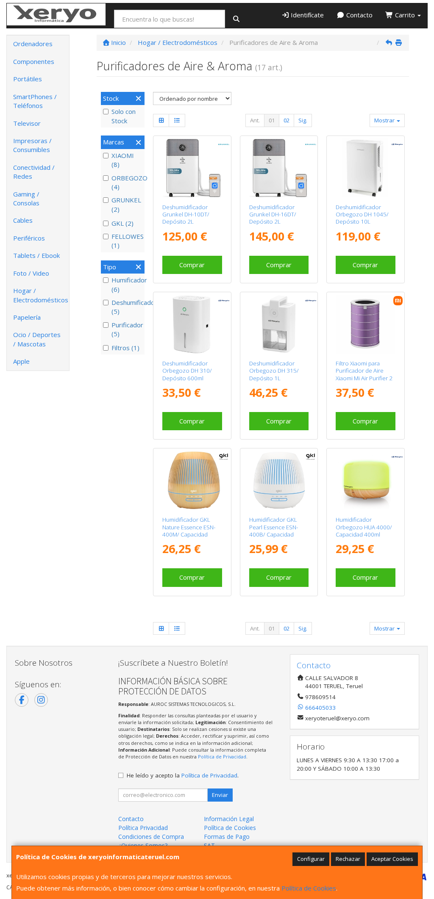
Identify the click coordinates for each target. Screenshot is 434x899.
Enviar (220, 795)
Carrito (405, 15)
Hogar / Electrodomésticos (40, 295)
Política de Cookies (308, 888)
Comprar (192, 264)
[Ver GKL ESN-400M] (192, 480)
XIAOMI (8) (122, 160)
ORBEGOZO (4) (126, 182)
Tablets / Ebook (36, 255)
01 (272, 120)
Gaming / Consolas (26, 198)
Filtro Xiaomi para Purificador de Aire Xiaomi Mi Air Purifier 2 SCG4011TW (364, 374)
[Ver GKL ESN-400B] (278, 480)
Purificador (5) (126, 329)
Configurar (311, 859)
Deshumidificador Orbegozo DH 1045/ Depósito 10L (362, 214)
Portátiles (27, 79)
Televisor (27, 123)
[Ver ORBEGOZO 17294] (365, 480)
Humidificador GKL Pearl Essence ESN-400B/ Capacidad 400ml (273, 530)
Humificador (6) (126, 284)
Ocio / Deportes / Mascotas (37, 339)
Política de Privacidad (222, 756)
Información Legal (229, 819)
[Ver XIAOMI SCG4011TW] (365, 324)
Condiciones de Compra (151, 837)
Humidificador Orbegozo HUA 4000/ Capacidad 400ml (364, 527)
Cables (23, 220)
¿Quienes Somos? (142, 845)
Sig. (302, 120)
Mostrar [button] (385, 120)
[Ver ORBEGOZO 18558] (278, 324)
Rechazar (348, 859)
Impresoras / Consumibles (32, 145)
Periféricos (29, 238)
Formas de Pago (227, 837)
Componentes (33, 61)
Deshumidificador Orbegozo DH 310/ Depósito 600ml (187, 371)
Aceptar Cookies (392, 859)
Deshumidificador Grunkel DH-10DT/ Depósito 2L (185, 214)
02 (286, 120)
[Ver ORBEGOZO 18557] (192, 324)
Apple (21, 361)
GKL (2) (122, 223)
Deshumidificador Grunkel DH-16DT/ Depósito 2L (272, 214)
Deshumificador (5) (126, 306)
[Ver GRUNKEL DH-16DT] (278, 167)
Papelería (27, 317)
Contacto (359, 15)
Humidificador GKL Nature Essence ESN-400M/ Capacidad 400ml (188, 530)
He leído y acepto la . (183, 775)
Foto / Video (31, 273)
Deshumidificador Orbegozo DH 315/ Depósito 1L (274, 371)
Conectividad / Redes (34, 171)
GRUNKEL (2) (126, 204)
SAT (209, 845)
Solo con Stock (123, 115)
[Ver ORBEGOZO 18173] (365, 167)
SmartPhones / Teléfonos (35, 101)
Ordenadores (33, 43)
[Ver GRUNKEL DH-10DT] (192, 167)
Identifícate (306, 15)
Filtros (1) (125, 347)
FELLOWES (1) (126, 240)
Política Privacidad (143, 828)
